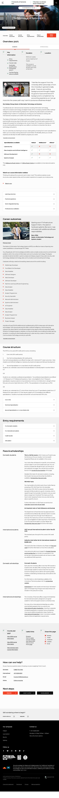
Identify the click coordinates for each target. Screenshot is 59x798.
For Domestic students (11, 426)
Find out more (7, 243)
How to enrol (30, 643)
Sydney (5, 740)
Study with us (7, 716)
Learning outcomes (10, 194)
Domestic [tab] (14, 46)
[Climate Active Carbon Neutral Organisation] (19, 757)
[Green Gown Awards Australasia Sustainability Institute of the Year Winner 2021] (25, 757)
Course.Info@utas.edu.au (21, 677)
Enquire (28, 636)
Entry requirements (30, 35)
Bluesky (49, 635)
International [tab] (44, 46)
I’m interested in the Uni (28, 7)
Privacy (26, 784)
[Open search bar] (56, 2)
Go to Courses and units (8, 27)
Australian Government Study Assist (34, 504)
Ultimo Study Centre (28, 163)
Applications (27, 586)
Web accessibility (35, 784)
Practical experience (10, 199)
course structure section (38, 470)
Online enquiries (18, 680)
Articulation (8, 440)
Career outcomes (12, 35)
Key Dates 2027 (30, 641)
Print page (29, 644)
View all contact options (36, 736)
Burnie (5, 737)
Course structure (20, 35)
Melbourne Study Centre (13, 163)
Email (48, 643)
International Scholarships (31, 614)
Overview (5, 35)
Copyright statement (8, 784)
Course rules (12, 63)
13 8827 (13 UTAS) (18, 669)
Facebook (49, 639)
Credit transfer (9, 435)
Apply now (51, 35)
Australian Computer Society (9, 137)
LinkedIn (49, 641)
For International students (12, 431)
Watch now (8, 183)
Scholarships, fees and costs (38, 478)
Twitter (49, 637)
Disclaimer (19, 784)
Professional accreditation (12, 208)
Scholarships (45, 693)
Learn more (23, 770)
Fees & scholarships (40, 35)
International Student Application (33, 608)
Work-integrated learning (12, 204)
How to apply (30, 638)
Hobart (5, 731)
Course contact (30, 639)
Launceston (6, 734)
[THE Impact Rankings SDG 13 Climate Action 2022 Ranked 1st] (9, 757)
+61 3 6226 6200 (18, 673)
